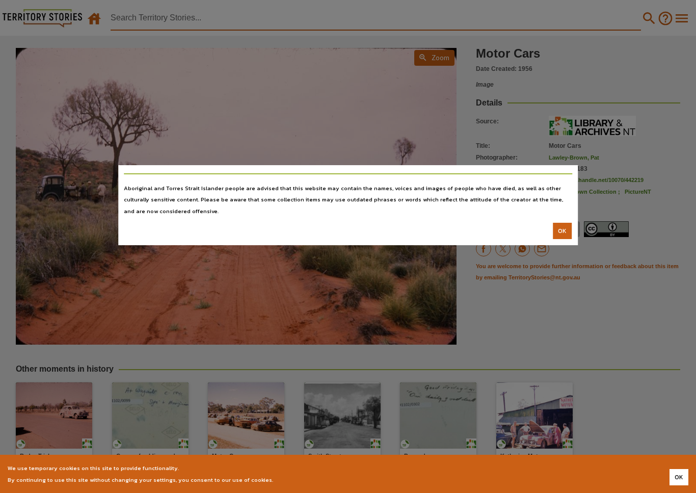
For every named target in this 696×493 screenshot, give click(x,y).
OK (562, 231)
